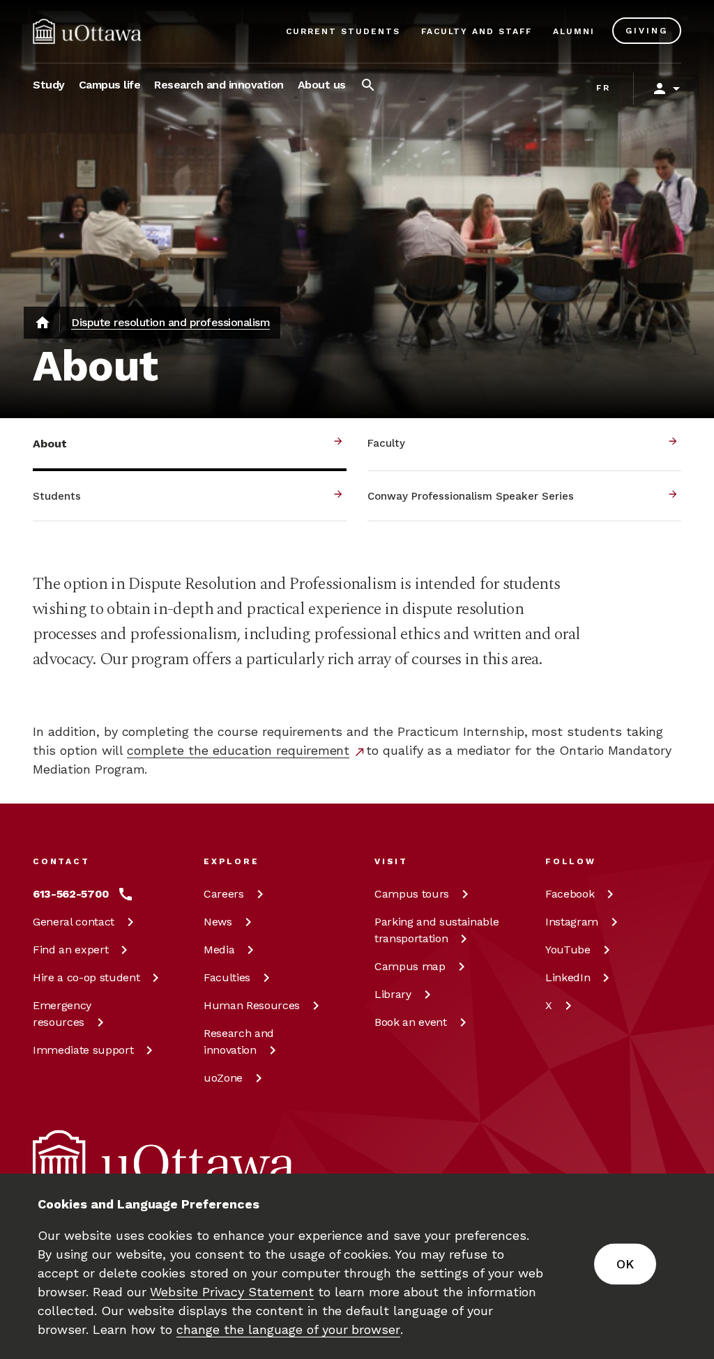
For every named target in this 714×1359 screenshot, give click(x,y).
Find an (70, 949)
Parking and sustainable (436, 930)
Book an (410, 1022)
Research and (239, 1042)
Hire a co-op (86, 977)
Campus (411, 893)
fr (603, 88)
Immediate (83, 1050)
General (73, 921)
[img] (87, 31)
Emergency (62, 1014)
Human (252, 1005)
